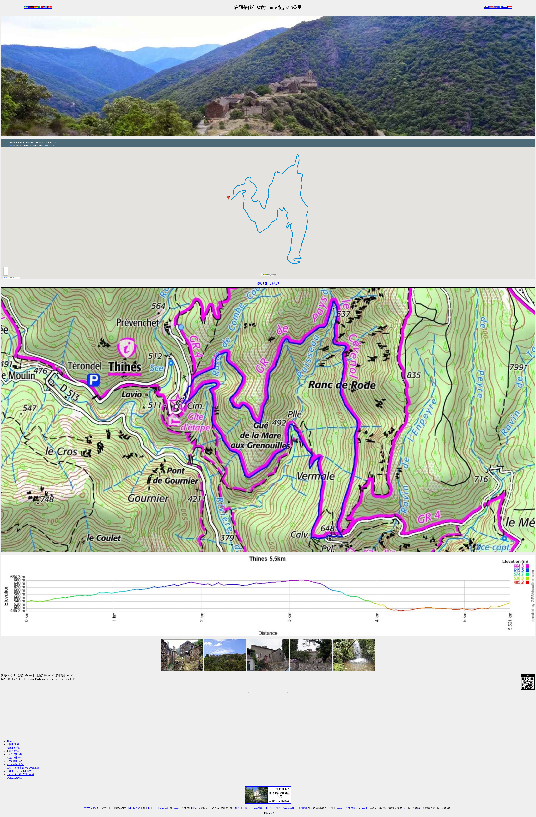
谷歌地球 (274, 283)
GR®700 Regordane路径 (285, 808)
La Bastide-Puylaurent (158, 808)
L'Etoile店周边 (14, 777)
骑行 (419, 808)
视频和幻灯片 (14, 747)
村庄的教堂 (13, 751)
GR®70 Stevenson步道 (251, 808)
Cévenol (339, 808)
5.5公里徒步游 (14, 754)
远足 (405, 808)
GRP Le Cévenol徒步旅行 (20, 771)
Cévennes (196, 808)
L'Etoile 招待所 (135, 808)
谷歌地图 (262, 283)
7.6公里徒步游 (14, 757)
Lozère (176, 808)
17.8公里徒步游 (15, 764)
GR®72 (268, 808)
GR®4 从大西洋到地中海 (20, 774)
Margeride (363, 808)
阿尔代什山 (350, 808)
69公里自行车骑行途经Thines (23, 767)
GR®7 (236, 808)
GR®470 (303, 808)
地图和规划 (13, 744)
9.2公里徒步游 (14, 761)
